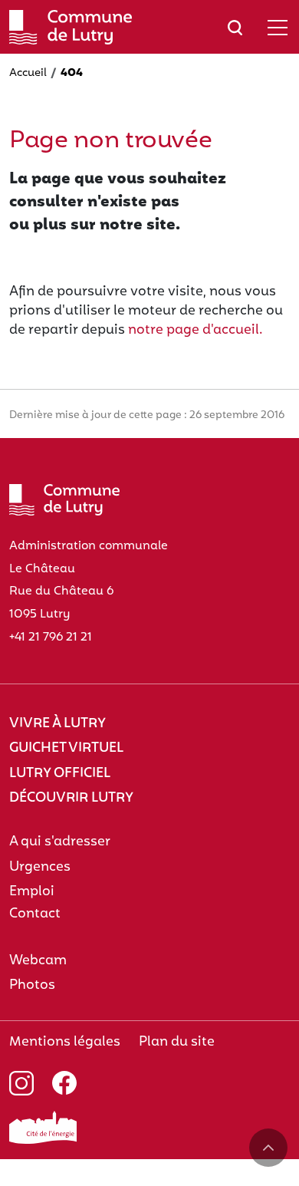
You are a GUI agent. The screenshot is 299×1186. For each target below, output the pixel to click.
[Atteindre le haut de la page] (268, 1147)
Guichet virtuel (66, 748)
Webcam (38, 960)
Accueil (28, 73)
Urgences (40, 867)
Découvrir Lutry (71, 798)
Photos (32, 985)
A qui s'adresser (59, 842)
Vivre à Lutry (57, 723)
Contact (35, 914)
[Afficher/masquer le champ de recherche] (235, 27)
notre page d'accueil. (195, 330)
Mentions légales (64, 1042)
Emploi (31, 891)
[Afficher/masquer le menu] (278, 27)
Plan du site (177, 1042)
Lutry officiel (59, 773)
